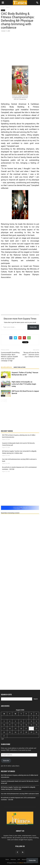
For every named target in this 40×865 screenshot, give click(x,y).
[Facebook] (17, 852)
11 (9, 725)
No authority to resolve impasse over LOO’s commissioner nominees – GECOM (19, 468)
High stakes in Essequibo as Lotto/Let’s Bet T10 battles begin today (24, 384)
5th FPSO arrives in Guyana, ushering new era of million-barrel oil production (19, 436)
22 (31, 728)
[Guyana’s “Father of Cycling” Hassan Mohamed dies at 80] (6, 374)
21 (26, 728)
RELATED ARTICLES (6, 367)
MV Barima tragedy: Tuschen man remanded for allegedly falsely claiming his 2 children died (19, 452)
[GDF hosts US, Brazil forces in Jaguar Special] (6, 393)
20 (21, 728)
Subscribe (33, 327)
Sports (3, 10)
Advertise (13, 859)
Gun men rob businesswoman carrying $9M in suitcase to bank (19, 460)
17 (4, 728)
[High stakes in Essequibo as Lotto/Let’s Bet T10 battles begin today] (6, 384)
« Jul (2, 739)
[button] (37, 2)
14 (26, 725)
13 (21, 725)
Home (7, 859)
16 (36, 725)
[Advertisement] (20, 49)
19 (15, 728)
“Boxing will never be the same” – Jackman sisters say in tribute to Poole (30, 355)
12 (15, 725)
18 (9, 728)
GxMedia (20, 863)
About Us (24, 859)
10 (4, 725)
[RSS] (23, 852)
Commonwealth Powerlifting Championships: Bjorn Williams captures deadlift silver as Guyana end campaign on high (10, 357)
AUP (19, 859)
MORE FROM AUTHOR (19, 367)
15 (31, 725)
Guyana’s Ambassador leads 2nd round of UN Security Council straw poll (18, 444)
